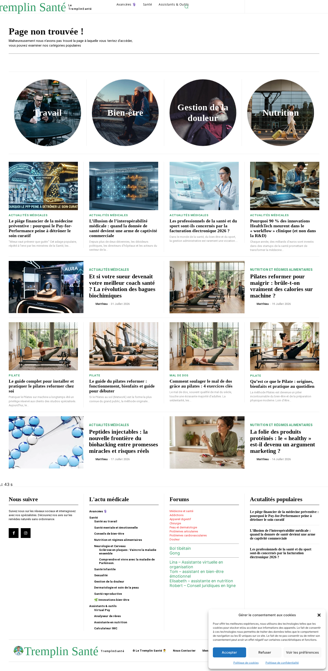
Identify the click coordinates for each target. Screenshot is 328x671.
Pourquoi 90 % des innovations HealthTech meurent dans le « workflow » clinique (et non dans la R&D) (283, 228)
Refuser (264, 652)
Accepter (229, 652)
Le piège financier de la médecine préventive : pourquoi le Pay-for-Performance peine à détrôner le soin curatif (41, 228)
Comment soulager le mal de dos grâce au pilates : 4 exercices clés (201, 383)
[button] (319, 615)
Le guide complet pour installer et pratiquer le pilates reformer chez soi (41, 386)
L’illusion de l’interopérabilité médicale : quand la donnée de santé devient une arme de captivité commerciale (123, 228)
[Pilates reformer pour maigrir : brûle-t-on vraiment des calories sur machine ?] (207, 287)
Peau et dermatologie (183, 527)
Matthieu (101, 304)
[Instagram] (26, 533)
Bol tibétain (180, 548)
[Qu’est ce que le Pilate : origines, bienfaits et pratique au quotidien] (285, 346)
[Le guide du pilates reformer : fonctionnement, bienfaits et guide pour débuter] (123, 346)
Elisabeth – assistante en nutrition (201, 581)
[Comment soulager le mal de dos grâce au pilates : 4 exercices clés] (204, 346)
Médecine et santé (181, 511)
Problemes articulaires (184, 531)
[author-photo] (92, 303)
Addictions (177, 515)
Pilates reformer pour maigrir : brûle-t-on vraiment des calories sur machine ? (281, 286)
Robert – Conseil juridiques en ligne (203, 585)
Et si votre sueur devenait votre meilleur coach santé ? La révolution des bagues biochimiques (122, 286)
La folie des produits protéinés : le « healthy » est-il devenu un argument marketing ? (282, 441)
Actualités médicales (28, 215)
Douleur (175, 539)
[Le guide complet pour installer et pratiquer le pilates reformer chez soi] (43, 346)
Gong (175, 553)
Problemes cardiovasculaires (188, 535)
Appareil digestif (180, 519)
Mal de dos (179, 375)
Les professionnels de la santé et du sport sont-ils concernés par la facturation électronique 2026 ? (203, 225)
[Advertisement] (228, 37)
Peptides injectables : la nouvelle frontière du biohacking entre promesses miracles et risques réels (123, 441)
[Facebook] (14, 533)
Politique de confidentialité (282, 662)
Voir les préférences (302, 652)
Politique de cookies (246, 662)
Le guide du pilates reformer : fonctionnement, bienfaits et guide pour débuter (122, 386)
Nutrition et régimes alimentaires (281, 269)
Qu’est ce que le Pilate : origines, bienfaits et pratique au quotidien (282, 384)
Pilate (14, 375)
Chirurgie (175, 523)
